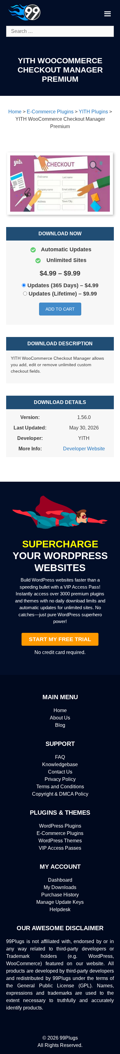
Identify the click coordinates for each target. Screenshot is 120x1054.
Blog (60, 725)
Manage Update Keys (60, 902)
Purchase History (60, 894)
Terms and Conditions (60, 786)
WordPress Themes (60, 840)
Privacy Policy (60, 779)
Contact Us (60, 771)
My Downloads (60, 887)
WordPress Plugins (60, 826)
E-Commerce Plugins (60, 833)
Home (60, 710)
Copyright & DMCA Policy (60, 794)
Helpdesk (60, 909)
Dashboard (60, 880)
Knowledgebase (60, 764)
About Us (60, 717)
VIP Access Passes (60, 848)
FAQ (60, 757)
